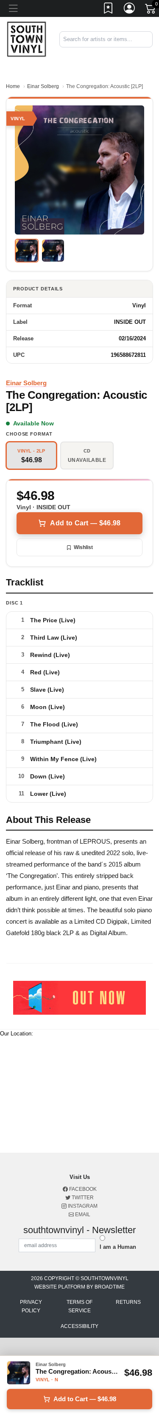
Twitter (82, 1198)
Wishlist (83, 547)
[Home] (26, 39)
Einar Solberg (43, 86)
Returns (128, 1302)
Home (13, 86)
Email (82, 1214)
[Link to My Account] (130, 9)
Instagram (82, 1206)
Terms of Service (79, 1306)
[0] (151, 10)
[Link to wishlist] (108, 9)
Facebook (82, 1189)
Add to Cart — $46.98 (85, 523)
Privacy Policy (31, 1306)
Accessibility (79, 1326)
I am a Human (118, 1247)
